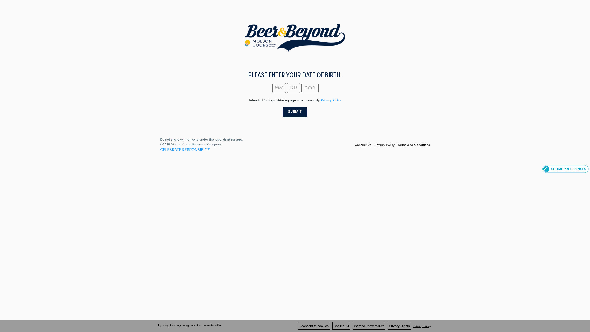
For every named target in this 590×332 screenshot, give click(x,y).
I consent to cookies (314, 325)
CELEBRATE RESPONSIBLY (185, 150)
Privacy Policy (384, 145)
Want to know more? (369, 325)
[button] (565, 169)
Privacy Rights (399, 325)
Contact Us (363, 145)
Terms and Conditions (414, 145)
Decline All (341, 325)
